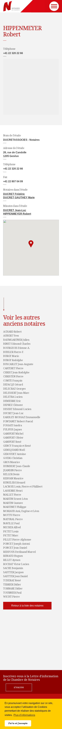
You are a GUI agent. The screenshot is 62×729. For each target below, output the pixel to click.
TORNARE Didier (12, 588)
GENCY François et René (17, 446)
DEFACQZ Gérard (13, 384)
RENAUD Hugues (13, 556)
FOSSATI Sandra (12, 425)
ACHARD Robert (12, 332)
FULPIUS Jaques (12, 429)
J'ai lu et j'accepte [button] (18, 723)
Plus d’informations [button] (24, 715)
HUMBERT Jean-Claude (16, 466)
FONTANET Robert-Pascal (18, 421)
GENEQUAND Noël (14, 450)
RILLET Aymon (11, 560)
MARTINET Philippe (14, 507)
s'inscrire (19, 687)
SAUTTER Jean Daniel (15, 576)
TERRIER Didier (12, 584)
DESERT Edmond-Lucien (17, 409)
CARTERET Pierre (13, 368)
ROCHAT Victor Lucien (16, 564)
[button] (31, 244)
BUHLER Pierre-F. (13, 352)
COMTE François (12, 380)
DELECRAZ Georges (14, 389)
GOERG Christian (12, 458)
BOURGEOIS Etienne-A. (16, 348)
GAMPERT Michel (13, 434)
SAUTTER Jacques (13, 572)
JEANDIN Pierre (12, 470)
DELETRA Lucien (12, 397)
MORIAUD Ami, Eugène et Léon (21, 511)
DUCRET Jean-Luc (14, 210)
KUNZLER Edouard (14, 482)
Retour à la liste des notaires (27, 605)
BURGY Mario (11, 356)
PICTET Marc (10, 535)
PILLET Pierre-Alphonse (17, 539)
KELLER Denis (11, 474)
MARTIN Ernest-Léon (15, 499)
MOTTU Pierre (11, 515)
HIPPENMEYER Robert (17, 213)
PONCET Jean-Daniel (15, 548)
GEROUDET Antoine (14, 454)
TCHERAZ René (12, 580)
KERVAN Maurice (13, 478)
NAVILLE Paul (11, 523)
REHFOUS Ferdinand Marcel (19, 552)
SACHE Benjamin (13, 568)
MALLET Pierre (12, 495)
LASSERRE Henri (12, 491)
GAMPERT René (12, 442)
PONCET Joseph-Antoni (16, 544)
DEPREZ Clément (13, 405)
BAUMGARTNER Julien (16, 340)
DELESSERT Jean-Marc (16, 393)
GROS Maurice (11, 462)
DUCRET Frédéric (14, 194)
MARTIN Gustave (13, 503)
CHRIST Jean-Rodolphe (16, 372)
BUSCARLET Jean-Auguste (18, 364)
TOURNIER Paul (12, 593)
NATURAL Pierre (13, 519)
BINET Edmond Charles (16, 344)
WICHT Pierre (11, 597)
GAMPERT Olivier (13, 438)
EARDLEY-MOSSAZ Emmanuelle (21, 417)
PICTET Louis (10, 531)
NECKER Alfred (12, 527)
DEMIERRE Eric (12, 401)
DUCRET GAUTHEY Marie (19, 197)
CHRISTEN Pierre (13, 376)
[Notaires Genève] (11, 6)
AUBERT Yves (11, 336)
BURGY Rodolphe (13, 360)
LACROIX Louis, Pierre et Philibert (22, 486)
